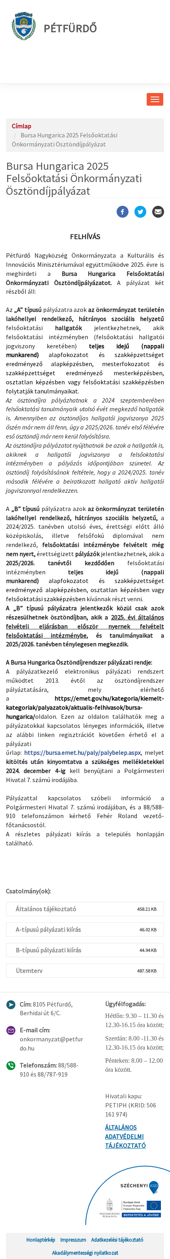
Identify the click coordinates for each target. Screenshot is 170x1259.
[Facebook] (122, 212)
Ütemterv (29, 970)
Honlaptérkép (40, 1239)
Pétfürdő (70, 28)
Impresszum (73, 1239)
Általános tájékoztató (46, 909)
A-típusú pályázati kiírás (48, 929)
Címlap (21, 126)
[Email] (158, 212)
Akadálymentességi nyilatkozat (85, 1253)
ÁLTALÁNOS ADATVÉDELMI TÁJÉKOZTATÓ (125, 1136)
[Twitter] (140, 212)
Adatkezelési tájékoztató (117, 1239)
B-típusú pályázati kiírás (48, 950)
